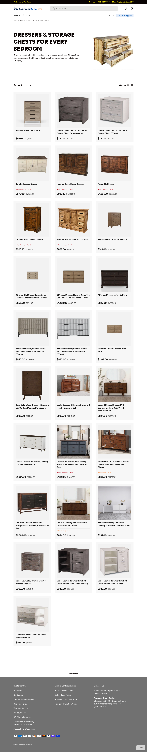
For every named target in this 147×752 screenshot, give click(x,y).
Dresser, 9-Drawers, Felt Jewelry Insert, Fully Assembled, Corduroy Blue (72, 464)
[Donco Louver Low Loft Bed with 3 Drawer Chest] (73, 111)
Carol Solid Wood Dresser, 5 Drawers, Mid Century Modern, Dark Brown (32, 406)
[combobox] (84, 8)
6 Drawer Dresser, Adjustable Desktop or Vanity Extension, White (114, 524)
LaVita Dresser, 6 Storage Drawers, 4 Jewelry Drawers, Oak (73, 406)
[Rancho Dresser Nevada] (32, 164)
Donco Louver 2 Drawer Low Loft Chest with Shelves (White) (112, 582)
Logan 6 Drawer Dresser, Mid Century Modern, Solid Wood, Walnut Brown (111, 408)
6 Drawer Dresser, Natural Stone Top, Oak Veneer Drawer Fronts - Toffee (73, 296)
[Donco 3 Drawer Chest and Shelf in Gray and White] (32, 615)
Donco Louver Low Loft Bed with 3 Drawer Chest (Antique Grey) (72, 132)
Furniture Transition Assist (66, 704)
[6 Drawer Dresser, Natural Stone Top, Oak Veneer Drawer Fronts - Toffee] (73, 275)
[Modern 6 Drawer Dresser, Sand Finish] (114, 329)
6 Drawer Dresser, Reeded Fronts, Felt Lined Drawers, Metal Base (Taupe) (31, 351)
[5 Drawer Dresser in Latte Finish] (114, 220)
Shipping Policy (20, 704)
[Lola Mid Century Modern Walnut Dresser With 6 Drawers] (73, 503)
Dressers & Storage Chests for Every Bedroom (35, 21)
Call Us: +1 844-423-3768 (99, 2)
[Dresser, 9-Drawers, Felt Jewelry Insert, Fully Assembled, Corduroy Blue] (73, 442)
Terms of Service (21, 708)
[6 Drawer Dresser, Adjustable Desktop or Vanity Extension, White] (114, 503)
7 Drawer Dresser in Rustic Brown (113, 295)
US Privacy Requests (22, 717)
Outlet (25, 15)
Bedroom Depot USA (25, 744)
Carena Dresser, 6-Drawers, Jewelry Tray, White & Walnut (32, 463)
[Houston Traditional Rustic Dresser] (73, 220)
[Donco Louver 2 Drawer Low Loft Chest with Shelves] (73, 561)
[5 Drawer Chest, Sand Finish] (32, 111)
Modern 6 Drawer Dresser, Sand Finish (112, 350)
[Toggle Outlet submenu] (29, 15)
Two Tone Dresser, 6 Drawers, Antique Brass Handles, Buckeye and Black (32, 525)
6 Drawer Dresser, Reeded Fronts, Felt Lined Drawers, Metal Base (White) (72, 351)
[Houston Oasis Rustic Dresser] (73, 164)
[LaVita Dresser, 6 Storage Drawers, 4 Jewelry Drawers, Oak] (73, 385)
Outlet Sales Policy (63, 695)
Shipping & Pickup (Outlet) (66, 699)
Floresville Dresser (106, 184)
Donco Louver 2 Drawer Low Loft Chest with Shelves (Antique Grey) (72, 582)
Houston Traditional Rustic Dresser (73, 239)
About (111, 15)
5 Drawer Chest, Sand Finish (28, 130)
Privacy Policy (20, 713)
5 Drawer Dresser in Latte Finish (112, 239)
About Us (18, 690)
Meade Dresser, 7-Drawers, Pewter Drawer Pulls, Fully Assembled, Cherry (113, 464)
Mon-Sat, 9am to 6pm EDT (123, 2)
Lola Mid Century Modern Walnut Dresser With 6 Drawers (72, 524)
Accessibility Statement (24, 729)
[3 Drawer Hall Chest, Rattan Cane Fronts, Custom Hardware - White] (32, 275)
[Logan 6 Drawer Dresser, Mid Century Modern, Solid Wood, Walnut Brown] (114, 385)
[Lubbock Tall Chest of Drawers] (32, 220)
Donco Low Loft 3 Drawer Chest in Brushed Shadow (31, 582)
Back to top (73, 674)
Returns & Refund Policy (24, 699)
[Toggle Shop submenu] (19, 15)
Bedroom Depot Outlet (65, 690)
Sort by (17, 85)
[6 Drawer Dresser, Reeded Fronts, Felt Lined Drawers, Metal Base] (32, 329)
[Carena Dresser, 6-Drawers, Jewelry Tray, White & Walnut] (32, 442)
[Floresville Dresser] (114, 164)
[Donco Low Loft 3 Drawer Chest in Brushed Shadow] (32, 561)
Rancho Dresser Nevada (26, 184)
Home (15, 21)
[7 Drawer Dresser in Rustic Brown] (114, 275)
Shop (16, 15)
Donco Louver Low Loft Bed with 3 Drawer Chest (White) (113, 131)
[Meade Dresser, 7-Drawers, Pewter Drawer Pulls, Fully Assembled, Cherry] (114, 442)
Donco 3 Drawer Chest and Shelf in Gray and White (31, 636)
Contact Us (18, 695)
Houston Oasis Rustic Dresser (70, 184)
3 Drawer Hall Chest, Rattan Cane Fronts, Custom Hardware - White (31, 296)
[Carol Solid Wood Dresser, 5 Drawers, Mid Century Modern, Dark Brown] (32, 385)
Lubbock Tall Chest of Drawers (29, 239)
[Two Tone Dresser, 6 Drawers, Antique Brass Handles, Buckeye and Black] (32, 503)
